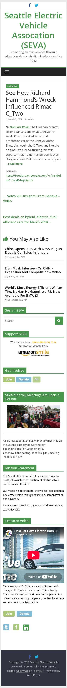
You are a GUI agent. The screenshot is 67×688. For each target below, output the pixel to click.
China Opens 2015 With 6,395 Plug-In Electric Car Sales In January (33, 251)
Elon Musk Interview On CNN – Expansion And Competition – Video (33, 270)
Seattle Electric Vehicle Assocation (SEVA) (33, 30)
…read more (14, 164)
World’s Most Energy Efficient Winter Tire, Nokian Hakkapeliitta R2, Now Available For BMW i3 (33, 291)
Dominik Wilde (19, 127)
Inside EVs (12, 86)
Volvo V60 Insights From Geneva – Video (31, 198)
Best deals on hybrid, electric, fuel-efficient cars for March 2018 (30, 219)
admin (31, 119)
